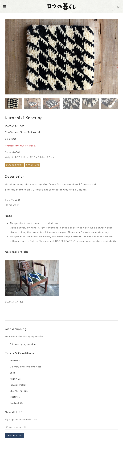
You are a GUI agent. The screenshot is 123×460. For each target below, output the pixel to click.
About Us (15, 379)
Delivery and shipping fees (25, 367)
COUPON (15, 397)
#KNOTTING (32, 165)
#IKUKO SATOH (14, 165)
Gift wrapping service (23, 344)
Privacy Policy (18, 385)
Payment (15, 360)
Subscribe (14, 435)
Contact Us (16, 403)
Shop (13, 373)
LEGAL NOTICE (19, 391)
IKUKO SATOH (14, 125)
